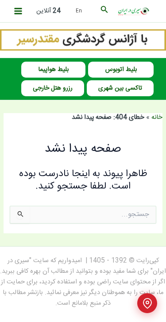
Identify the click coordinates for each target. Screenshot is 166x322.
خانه (156, 117)
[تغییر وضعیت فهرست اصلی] (18, 11)
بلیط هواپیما (54, 69)
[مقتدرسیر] (83, 40)
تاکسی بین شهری (120, 88)
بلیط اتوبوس (121, 69)
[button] (104, 11)
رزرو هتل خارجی (53, 88)
